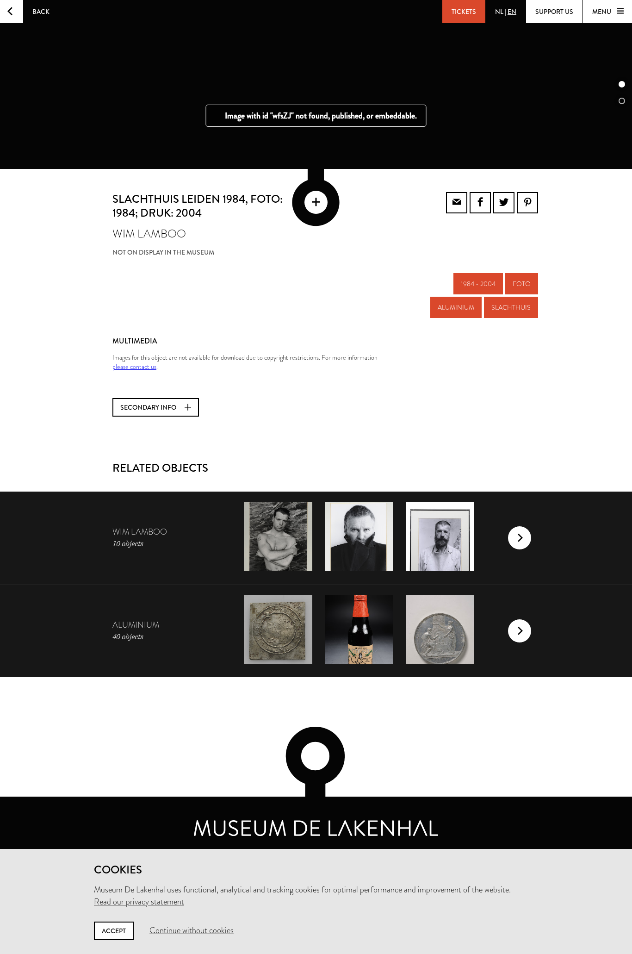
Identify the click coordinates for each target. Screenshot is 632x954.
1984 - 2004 (478, 283)
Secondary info (149, 407)
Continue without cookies (191, 930)
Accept (114, 930)
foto (522, 283)
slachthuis (511, 307)
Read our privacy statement (139, 902)
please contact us (134, 366)
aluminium (456, 307)
